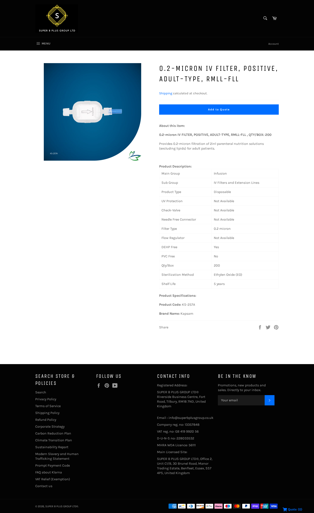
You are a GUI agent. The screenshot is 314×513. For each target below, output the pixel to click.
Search (40, 392)
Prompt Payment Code (52, 465)
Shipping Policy (47, 413)
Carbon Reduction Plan (53, 433)
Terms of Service (48, 406)
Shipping (165, 93)
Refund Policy (45, 420)
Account (273, 43)
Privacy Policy (45, 399)
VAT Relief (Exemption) (52, 479)
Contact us (43, 486)
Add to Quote (219, 109)
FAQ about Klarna (48, 472)
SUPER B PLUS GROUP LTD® (61, 506)
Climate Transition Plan (53, 440)
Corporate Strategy (50, 426)
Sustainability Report (51, 447)
